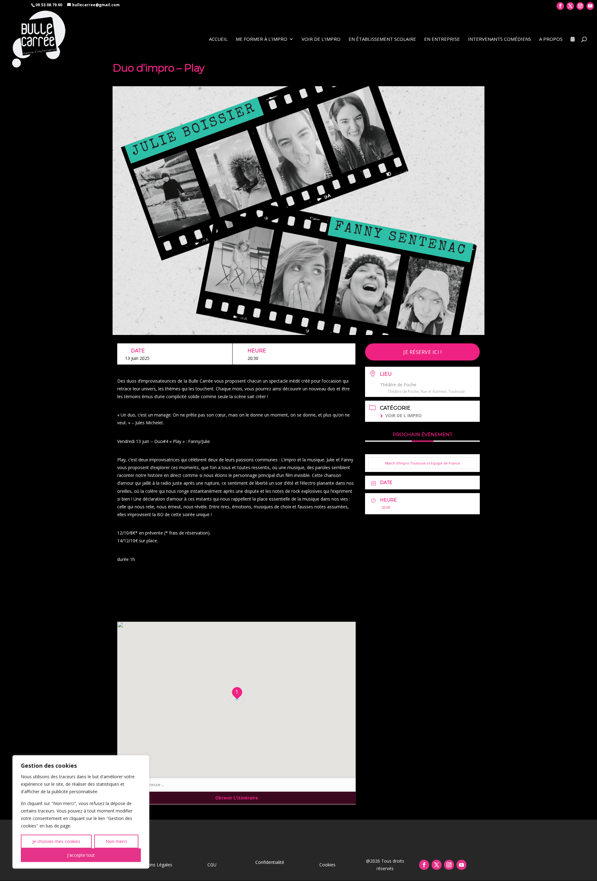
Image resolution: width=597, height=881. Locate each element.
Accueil (218, 39)
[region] (80, 812)
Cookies (327, 865)
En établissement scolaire (382, 39)
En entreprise (442, 39)
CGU (211, 865)
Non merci (116, 841)
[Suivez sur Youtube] (461, 865)
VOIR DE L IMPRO (403, 415)
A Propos (550, 39)
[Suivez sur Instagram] (449, 865)
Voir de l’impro (321, 39)
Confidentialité (269, 862)
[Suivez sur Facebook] (424, 865)
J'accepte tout (81, 855)
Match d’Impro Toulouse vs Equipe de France (422, 463)
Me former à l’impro (261, 39)
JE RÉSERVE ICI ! (422, 352)
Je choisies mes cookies (56, 841)
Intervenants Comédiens (499, 39)
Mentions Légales (154, 865)
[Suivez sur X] (437, 865)
